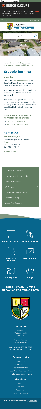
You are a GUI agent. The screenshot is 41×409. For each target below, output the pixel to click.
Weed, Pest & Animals (14, 203)
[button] (35, 36)
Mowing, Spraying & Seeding (17, 176)
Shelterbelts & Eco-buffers (16, 192)
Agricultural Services (12, 65)
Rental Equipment (13, 182)
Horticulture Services (14, 171)
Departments (25, 63)
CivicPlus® (33, 401)
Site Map (20, 387)
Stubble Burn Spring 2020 (17, 125)
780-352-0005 (25, 350)
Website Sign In (34, 20)
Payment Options (21, 368)
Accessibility (20, 390)
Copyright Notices (20, 393)
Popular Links (20, 357)
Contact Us (20, 361)
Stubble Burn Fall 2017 (16, 121)
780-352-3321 (26, 347)
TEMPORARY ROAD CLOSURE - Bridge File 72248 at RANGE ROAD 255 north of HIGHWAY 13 (20, 13)
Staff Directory (10, 152)
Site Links (20, 379)
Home (6, 63)
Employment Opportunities (20, 374)
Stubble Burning (12, 198)
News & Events (20, 364)
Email (6, 142)
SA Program (10, 187)
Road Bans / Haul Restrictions (20, 371)
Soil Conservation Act (21, 81)
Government (14, 63)
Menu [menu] (6, 20)
